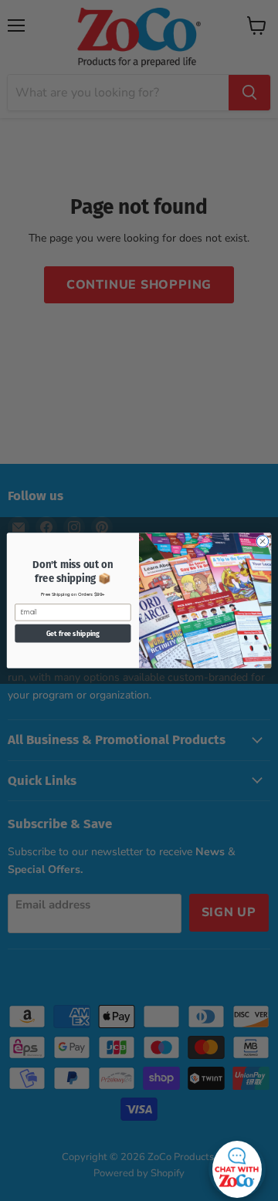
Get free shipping (73, 633)
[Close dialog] (262, 541)
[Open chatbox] (237, 1165)
